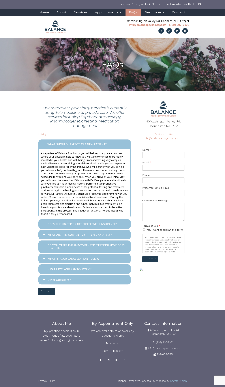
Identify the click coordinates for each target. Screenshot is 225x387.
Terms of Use (151, 225)
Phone (146, 175)
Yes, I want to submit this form (164, 229)
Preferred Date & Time (155, 187)
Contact (178, 12)
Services (81, 12)
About (61, 12)
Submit (150, 259)
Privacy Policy (46, 380)
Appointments (107, 12)
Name (147, 149)
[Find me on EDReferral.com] (163, 269)
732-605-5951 (165, 354)
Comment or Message (155, 200)
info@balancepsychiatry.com (148, 24)
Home (44, 12)
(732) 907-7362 (179, 24)
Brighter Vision (178, 380)
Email (146, 162)
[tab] (84, 144)
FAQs (133, 12)
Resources (153, 12)
